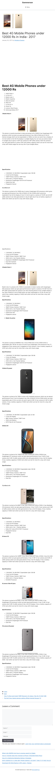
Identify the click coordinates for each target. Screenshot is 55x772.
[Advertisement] (27, 54)
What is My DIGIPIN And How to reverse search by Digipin (18, 753)
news (5, 691)
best (5, 694)
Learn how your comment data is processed (38, 744)
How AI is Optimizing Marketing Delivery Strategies (16, 758)
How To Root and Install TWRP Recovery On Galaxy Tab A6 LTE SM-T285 (25, 696)
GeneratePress (36, 769)
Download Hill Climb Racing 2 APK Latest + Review (17, 763)
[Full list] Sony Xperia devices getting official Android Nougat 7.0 (22, 698)
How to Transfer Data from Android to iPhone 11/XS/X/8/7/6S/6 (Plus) (22, 755)
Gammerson (27, 2)
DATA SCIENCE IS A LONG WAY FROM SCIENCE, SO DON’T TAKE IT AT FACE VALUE (26, 760)
